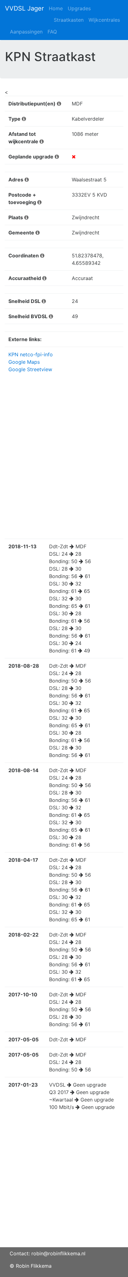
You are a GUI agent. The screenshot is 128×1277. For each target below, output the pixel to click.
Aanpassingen (26, 32)
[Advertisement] (64, 1183)
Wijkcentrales (104, 20)
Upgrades (79, 8)
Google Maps (24, 362)
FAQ (52, 32)
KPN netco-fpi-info (30, 354)
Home (56, 8)
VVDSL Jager (24, 8)
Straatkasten (69, 20)
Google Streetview (30, 369)
